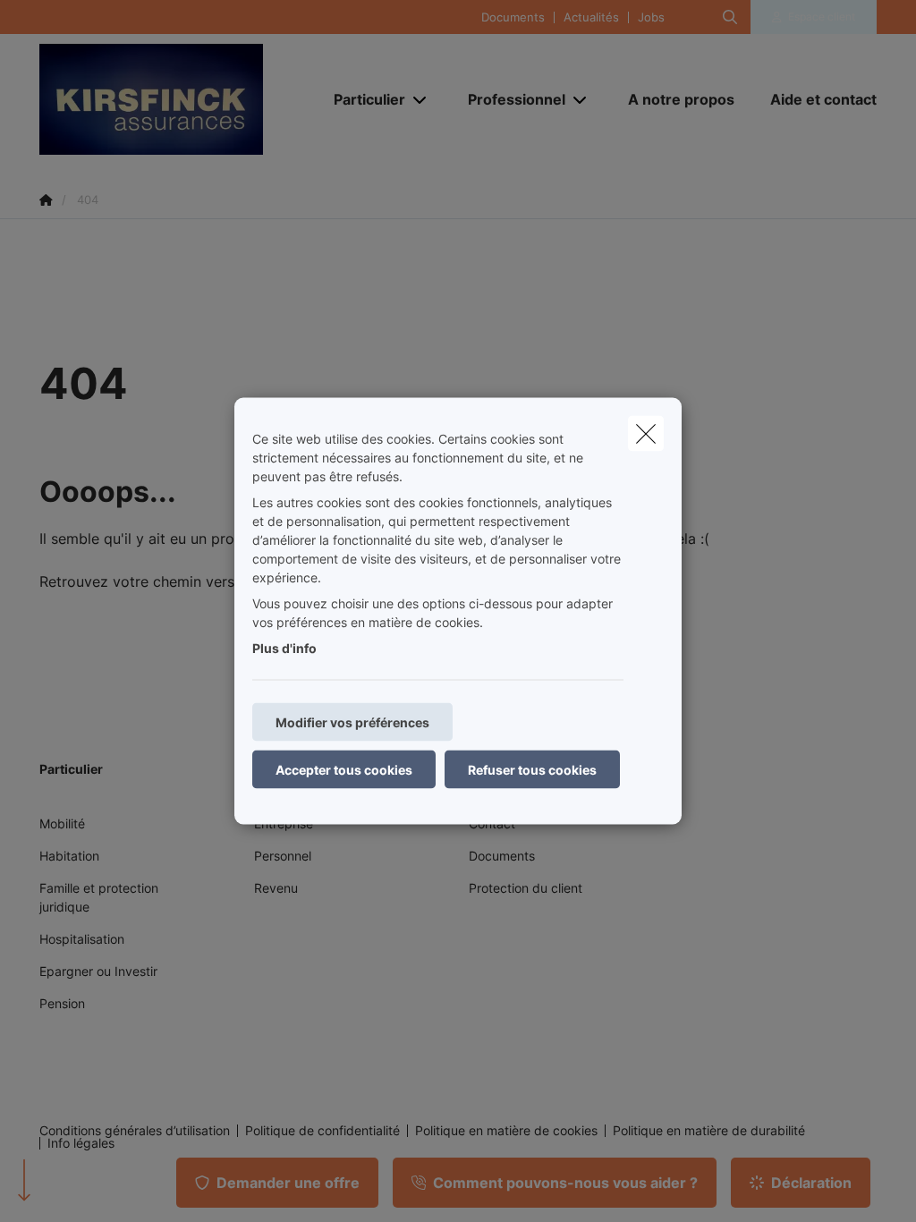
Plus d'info (284, 648)
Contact (492, 823)
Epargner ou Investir (98, 971)
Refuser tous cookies (532, 769)
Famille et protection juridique (98, 897)
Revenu (276, 887)
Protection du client (525, 887)
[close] (646, 434)
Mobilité (62, 823)
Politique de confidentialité (322, 1130)
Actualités (591, 17)
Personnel (282, 855)
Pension (62, 1003)
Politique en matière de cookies (506, 1130)
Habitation (69, 855)
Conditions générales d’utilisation (134, 1130)
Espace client (821, 16)
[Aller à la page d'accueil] (173, 99)
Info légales (80, 1143)
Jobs (651, 17)
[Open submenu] (421, 99)
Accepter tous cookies (344, 769)
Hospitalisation (81, 938)
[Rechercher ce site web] (730, 17)
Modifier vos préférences (352, 722)
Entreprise (283, 823)
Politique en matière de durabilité (709, 1130)
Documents (513, 17)
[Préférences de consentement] (71, 1187)
